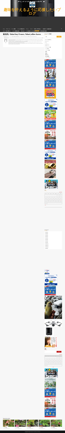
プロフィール (8, 28)
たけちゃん (5, 428)
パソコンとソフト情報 (48, 47)
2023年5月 (46, 232)
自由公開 (44, 28)
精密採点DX (46, 54)
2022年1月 (46, 236)
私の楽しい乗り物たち (37, 28)
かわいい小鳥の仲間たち (6, 30)
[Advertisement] (32, 22)
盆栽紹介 (46, 53)
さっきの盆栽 (5, 427)
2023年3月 (46, 235)
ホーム (4, 28)
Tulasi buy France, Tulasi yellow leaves (24, 36)
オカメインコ (47, 41)
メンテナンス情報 (47, 50)
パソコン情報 (13, 28)
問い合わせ (23, 30)
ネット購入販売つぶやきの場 (32, 30)
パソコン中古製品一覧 (20, 28)
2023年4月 (46, 233)
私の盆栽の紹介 (49, 28)
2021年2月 (46, 242)
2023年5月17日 (8, 428)
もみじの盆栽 (41, 427)
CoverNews (34, 431)
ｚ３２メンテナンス (47, 57)
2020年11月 (46, 245)
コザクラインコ (47, 44)
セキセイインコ (47, 45)
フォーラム (9, 36)
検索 (45, 348)
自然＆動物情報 (47, 56)
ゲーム (27, 28)
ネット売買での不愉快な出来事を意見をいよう (15, 36)
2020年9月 (46, 248)
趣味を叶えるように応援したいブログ (32, 11)
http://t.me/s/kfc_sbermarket (18, 40)
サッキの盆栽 (29, 427)
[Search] (61, 28)
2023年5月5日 (32, 428)
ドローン (31, 28)
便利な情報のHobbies (43, 30)
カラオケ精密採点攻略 (15, 30)
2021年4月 (46, 239)
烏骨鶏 (46, 51)
